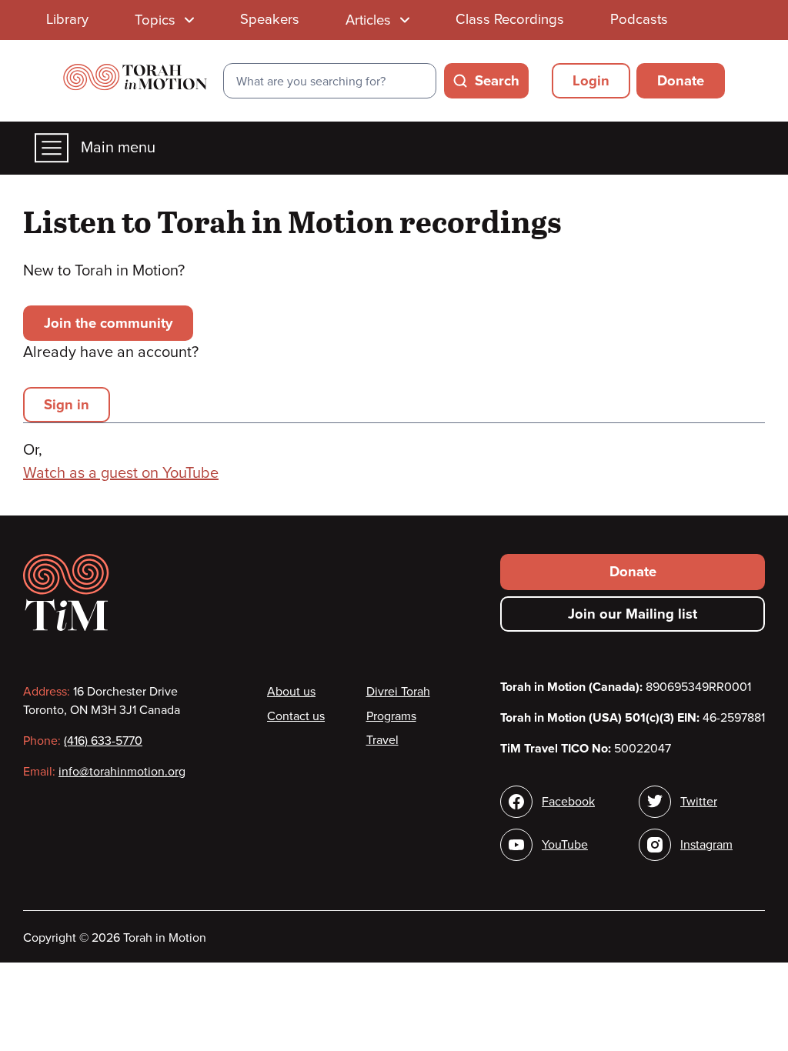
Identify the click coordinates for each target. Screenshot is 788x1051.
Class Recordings (510, 19)
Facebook (568, 801)
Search (497, 80)
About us (291, 691)
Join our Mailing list (632, 614)
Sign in (66, 404)
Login (591, 80)
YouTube (565, 844)
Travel (382, 740)
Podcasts (639, 19)
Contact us (296, 716)
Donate (680, 80)
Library (67, 19)
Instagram (706, 844)
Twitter (698, 801)
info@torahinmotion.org (121, 771)
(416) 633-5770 (103, 741)
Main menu (118, 147)
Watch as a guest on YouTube (121, 473)
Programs (391, 716)
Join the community (108, 323)
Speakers (269, 19)
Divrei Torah (398, 691)
